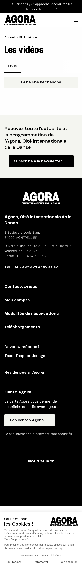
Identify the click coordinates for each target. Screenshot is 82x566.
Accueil (9, 37)
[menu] (76, 20)
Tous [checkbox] (13, 66)
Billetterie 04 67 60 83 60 (36, 267)
